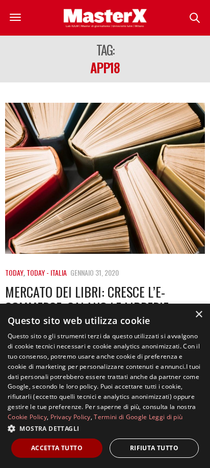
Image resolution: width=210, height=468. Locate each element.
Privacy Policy (70, 417)
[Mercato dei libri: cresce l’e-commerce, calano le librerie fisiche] (105, 178)
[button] (105, 428)
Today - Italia (47, 272)
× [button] (198, 314)
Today (14, 272)
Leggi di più (166, 417)
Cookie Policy (27, 417)
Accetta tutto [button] (57, 448)
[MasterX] (105, 18)
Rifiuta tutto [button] (154, 448)
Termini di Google (120, 417)
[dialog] (105, 386)
